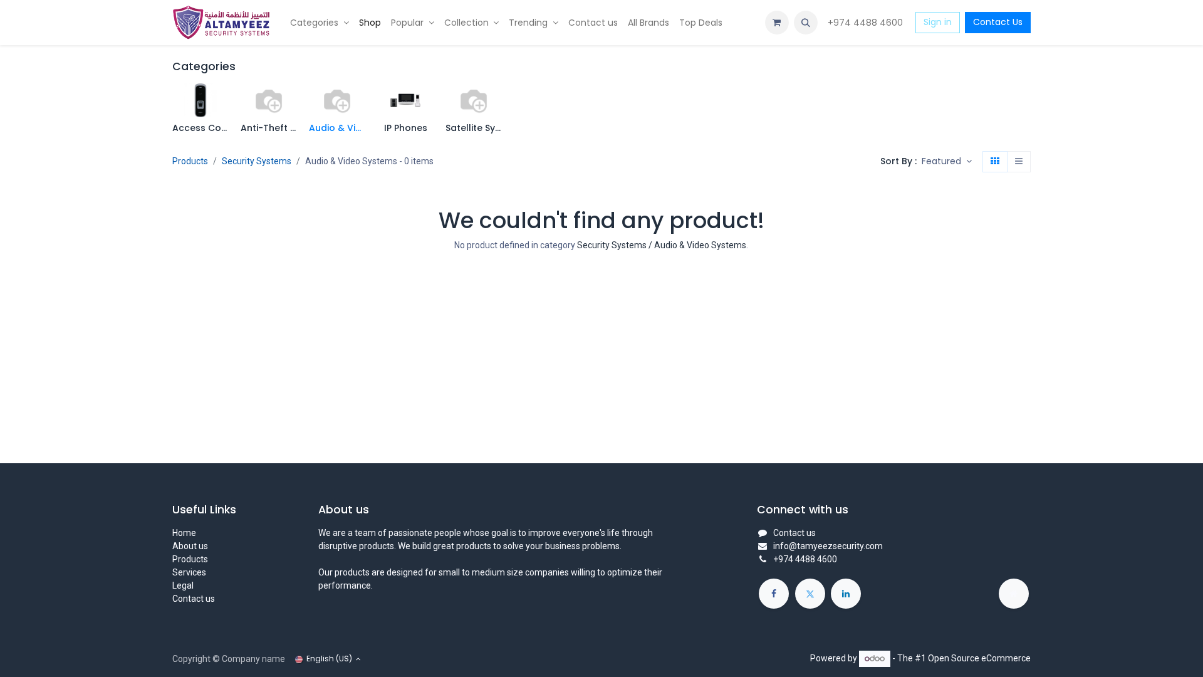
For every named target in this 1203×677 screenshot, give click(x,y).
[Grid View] (995, 161)
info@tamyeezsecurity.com (828, 546)
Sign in (938, 22)
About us (190, 546)
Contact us (193, 599)
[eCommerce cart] (777, 22)
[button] (806, 22)
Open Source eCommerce (979, 658)
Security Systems (256, 161)
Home (184, 533)
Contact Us (998, 22)
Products (190, 161)
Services (189, 572)
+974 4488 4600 (866, 22)
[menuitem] (319, 22)
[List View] (1019, 161)
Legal (183, 585)
